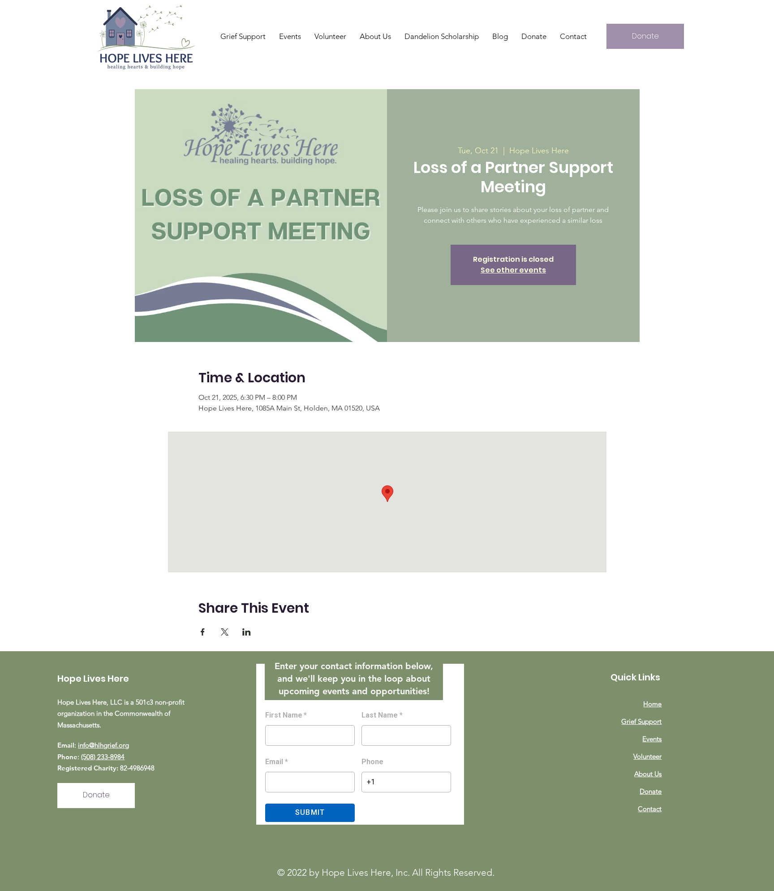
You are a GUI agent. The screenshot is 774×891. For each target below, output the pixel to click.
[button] (375, 36)
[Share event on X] (224, 632)
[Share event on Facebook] (202, 632)
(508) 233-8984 (103, 757)
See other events (513, 270)
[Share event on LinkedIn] (246, 632)
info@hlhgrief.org (103, 745)
